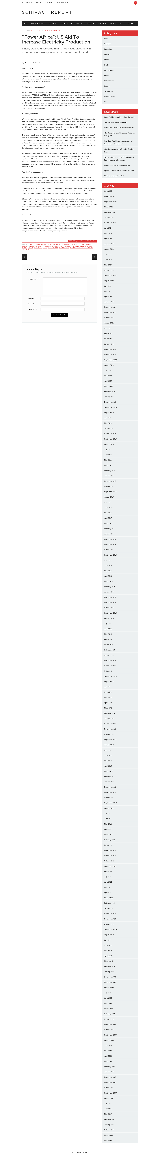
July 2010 (107, 940)
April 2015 (108, 639)
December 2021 (110, 307)
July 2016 (107, 560)
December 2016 (110, 539)
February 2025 (109, 212)
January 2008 (109, 1072)
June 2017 (108, 507)
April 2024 (108, 238)
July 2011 (107, 877)
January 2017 (109, 534)
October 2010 (109, 924)
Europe (107, 60)
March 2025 (108, 207)
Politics (102, 23)
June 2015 (108, 629)
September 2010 (110, 929)
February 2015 (109, 650)
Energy (79, 23)
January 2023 (109, 270)
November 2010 (110, 919)
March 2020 (108, 386)
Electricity (59, 246)
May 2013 (108, 761)
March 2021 (108, 339)
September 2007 (110, 1093)
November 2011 (110, 856)
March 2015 (108, 645)
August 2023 (109, 249)
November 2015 (110, 602)
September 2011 (110, 866)
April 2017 (108, 518)
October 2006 (109, 1130)
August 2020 (109, 365)
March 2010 (108, 961)
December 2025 (110, 196)
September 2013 (110, 740)
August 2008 (109, 1040)
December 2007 (110, 1077)
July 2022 (107, 286)
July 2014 (107, 687)
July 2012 (107, 813)
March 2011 (108, 898)
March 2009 (108, 1008)
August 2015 (109, 618)
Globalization (86, 246)
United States (27, 249)
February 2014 (109, 713)
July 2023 (107, 254)
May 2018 (108, 460)
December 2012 (110, 787)
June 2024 (108, 228)
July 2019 (107, 418)
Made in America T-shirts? (114, 176)
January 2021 (109, 344)
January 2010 (109, 972)
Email (32, 304)
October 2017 (109, 486)
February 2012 (109, 840)
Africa (31, 244)
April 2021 (108, 333)
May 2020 (108, 376)
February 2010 (109, 966)
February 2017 (109, 529)
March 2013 (108, 771)
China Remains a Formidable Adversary (119, 128)
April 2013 (108, 766)
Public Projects (40, 248)
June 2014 (108, 692)
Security (131, 23)
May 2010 (108, 950)
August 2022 (109, 281)
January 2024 (109, 244)
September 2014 (110, 676)
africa (106, 38)
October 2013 (109, 734)
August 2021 (109, 323)
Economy (53, 23)
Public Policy (116, 23)
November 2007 (110, 1082)
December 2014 (110, 660)
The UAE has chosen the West (115, 122)
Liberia (30, 248)
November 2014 (110, 666)
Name (31, 298)
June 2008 (108, 1045)
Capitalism (51, 244)
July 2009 (107, 993)
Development (85, 244)
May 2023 (108, 265)
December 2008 (110, 1024)
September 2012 (110, 803)
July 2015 (107, 623)
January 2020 (109, 397)
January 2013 (109, 782)
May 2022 (108, 291)
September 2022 (110, 275)
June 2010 (108, 945)
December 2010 (110, 914)
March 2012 (108, 834)
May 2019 (108, 423)
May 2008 (108, 1051)
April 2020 (108, 381)
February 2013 (109, 776)
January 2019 (109, 428)
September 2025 (110, 202)
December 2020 (110, 349)
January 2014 (109, 718)
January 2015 (109, 655)
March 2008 (108, 1061)
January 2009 (109, 1019)
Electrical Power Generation (42, 246)
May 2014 (108, 697)
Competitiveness (63, 244)
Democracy (75, 244)
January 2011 (109, 908)
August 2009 (109, 987)
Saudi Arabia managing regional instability (119, 117)
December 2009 (110, 977)
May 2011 (108, 887)
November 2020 (110, 354)
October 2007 (109, 1088)
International (37, 23)
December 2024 (110, 223)
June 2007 (108, 1109)
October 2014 (109, 671)
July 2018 (107, 449)
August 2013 (109, 745)
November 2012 (110, 792)
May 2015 (108, 634)
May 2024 (108, 233)
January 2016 (109, 592)
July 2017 (107, 502)
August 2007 (109, 1098)
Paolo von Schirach (51, 31)
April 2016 (108, 576)
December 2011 (110, 850)
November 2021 (110, 312)
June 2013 (108, 755)
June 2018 (108, 455)
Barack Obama (40, 244)
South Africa (53, 248)
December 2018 (110, 434)
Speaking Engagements (63, 3)
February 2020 (109, 391)
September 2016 (110, 555)
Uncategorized (109, 97)
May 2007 (108, 1114)
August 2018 (109, 444)
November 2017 (110, 481)
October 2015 (109, 608)
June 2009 (108, 998)
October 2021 (109, 318)
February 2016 (109, 587)
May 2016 (108, 571)
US (25, 23)
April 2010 (108, 956)
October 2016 (109, 550)
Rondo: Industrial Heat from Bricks (117, 165)
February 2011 (109, 903)
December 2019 (110, 402)
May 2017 (108, 513)
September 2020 (110, 360)
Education (67, 23)
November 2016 (110, 544)
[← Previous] (24, 257)
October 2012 (109, 798)
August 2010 (109, 935)
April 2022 (108, 296)
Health (90, 23)
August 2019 (109, 413)
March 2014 (108, 708)
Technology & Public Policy (81, 248)
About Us (39, 3)
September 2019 (110, 407)
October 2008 (109, 1030)
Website (32, 309)
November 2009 (110, 982)
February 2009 (109, 1014)
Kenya (24, 248)
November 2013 (110, 729)
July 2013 (107, 750)
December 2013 (110, 724)
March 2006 (108, 1135)
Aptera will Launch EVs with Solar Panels (119, 170)
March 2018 (108, 465)
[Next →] (94, 257)
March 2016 (108, 581)
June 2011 (108, 882)
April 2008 (108, 1056)
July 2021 (107, 328)
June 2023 (108, 260)
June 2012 (108, 819)
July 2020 (107, 370)
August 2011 (108, 871)
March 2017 (108, 523)
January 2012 (109, 845)
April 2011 (108, 892)
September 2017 (110, 492)
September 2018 (110, 439)
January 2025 (109, 217)
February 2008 (109, 1067)
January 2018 (109, 476)
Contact (48, 3)
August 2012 (109, 808)
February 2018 (109, 471)
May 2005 (108, 1140)
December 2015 (110, 597)
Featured (75, 246)
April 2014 (108, 703)
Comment (34, 279)
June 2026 (108, 191)
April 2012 (108, 829)
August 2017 (109, 497)
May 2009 (108, 1003)
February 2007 (109, 1119)
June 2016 (108, 565)
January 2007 (109, 1125)
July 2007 (107, 1103)
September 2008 (110, 1035)
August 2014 (109, 681)
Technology (64, 248)
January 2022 (109, 302)
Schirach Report (47, 12)
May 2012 (108, 824)
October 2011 (109, 861)
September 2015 (110, 613)
